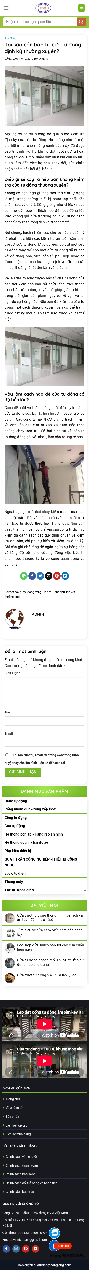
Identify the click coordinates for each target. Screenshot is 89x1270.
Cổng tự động (16, 817)
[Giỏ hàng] (81, 8)
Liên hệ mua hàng (18, 1134)
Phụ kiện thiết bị (18, 851)
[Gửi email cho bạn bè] (48, 576)
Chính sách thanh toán (22, 1166)
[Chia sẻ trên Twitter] (40, 576)
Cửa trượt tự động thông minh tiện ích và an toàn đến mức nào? (50, 917)
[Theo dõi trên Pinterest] (25, 1249)
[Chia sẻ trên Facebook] (32, 576)
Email (9, 734)
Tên (7, 712)
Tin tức (10, 38)
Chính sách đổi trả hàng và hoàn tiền (31, 1183)
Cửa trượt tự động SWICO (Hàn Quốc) (47, 975)
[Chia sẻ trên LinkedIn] (65, 576)
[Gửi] (81, 22)
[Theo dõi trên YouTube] (35, 1249)
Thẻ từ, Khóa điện (19, 890)
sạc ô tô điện (15, 873)
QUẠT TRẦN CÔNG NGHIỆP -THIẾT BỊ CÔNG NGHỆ (41, 862)
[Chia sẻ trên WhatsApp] (24, 576)
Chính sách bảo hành (21, 1174)
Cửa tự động (15, 826)
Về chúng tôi (14, 1108)
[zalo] (54, 1233)
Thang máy (14, 881)
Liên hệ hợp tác (16, 1125)
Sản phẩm (13, 1117)
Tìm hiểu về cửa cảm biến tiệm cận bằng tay (50, 932)
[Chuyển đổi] (85, 890)
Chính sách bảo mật (20, 1192)
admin (43, 58)
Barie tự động (16, 801)
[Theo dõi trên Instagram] (16, 1249)
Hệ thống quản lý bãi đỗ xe (26, 842)
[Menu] (6, 7)
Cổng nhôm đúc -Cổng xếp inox (30, 809)
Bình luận (12, 673)
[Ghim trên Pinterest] (57, 576)
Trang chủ (13, 1099)
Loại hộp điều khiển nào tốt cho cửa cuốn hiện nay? (50, 947)
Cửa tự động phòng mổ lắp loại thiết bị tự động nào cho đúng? (50, 962)
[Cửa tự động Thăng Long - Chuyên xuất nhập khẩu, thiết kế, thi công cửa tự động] (43, 8)
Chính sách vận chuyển (22, 1157)
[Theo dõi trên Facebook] (6, 1249)
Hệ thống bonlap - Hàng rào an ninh (34, 834)
